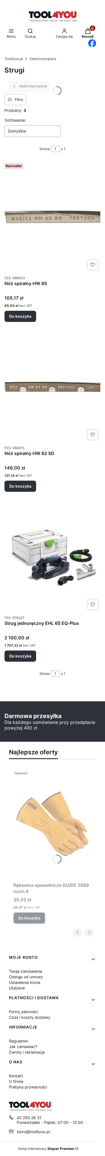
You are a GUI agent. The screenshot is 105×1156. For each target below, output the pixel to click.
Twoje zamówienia (25, 971)
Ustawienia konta (24, 982)
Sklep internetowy (46, 1149)
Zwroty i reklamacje (27, 1052)
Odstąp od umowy (26, 976)
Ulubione (17, 988)
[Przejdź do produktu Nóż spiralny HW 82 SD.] (52, 386)
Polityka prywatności (28, 1087)
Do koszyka (20, 316)
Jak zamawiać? (23, 1046)
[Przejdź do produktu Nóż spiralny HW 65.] (52, 217)
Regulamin (18, 1041)
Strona (44, 149)
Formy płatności (23, 1011)
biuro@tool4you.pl (33, 1131)
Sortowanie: (15, 120)
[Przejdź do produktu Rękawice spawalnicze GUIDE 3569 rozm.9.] (52, 824)
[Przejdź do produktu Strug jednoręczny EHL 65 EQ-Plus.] (52, 556)
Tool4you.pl (13, 59)
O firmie (16, 1081)
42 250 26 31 (29, 1117)
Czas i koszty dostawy (29, 1017)
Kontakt (16, 1075)
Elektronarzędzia (43, 59)
